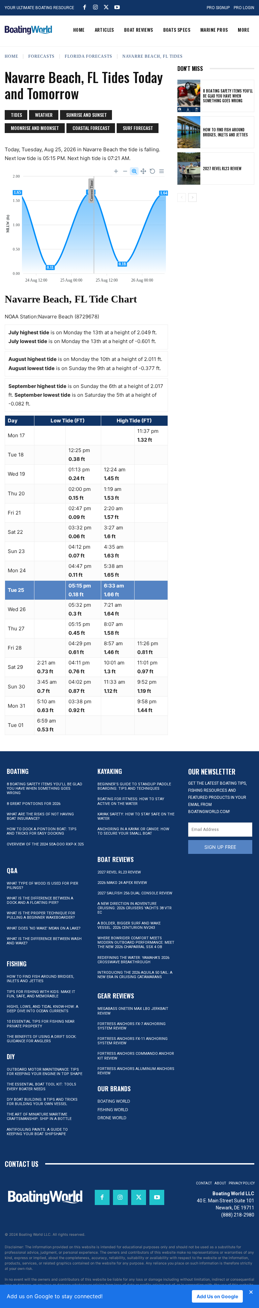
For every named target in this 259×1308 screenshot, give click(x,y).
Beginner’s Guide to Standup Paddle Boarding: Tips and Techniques (134, 786)
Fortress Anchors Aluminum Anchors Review (135, 1071)
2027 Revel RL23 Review (222, 168)
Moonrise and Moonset (35, 127)
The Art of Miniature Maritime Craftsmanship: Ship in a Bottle (39, 1116)
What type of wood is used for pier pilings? (42, 885)
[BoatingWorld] (28, 30)
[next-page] (192, 197)
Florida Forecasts (88, 56)
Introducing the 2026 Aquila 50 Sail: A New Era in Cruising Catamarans (134, 974)
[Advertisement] (216, 242)
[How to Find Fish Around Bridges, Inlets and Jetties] (188, 132)
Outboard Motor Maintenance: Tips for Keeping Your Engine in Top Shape (44, 1071)
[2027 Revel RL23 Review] (188, 168)
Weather (44, 114)
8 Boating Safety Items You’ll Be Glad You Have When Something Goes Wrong (228, 95)
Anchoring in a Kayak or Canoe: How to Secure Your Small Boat (133, 831)
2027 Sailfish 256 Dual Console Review (134, 893)
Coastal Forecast (91, 127)
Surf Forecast (138, 127)
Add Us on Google (217, 1296)
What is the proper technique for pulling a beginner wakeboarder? (41, 915)
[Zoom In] (116, 171)
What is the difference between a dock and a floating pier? (40, 900)
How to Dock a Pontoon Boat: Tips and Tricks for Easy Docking (42, 831)
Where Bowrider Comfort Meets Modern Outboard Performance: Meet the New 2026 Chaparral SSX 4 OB (135, 942)
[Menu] (161, 171)
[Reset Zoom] (152, 171)
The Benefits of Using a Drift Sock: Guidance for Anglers (42, 1039)
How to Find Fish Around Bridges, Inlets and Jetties (225, 132)
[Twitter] (106, 7)
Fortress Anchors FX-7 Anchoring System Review (131, 1026)
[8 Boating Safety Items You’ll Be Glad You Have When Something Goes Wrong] (188, 96)
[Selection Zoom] (134, 171)
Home (11, 56)
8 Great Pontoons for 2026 (33, 804)
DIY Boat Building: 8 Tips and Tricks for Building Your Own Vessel (42, 1101)
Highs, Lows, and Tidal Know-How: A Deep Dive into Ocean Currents (42, 1008)
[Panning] (143, 171)
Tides (16, 114)
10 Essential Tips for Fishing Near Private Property (41, 1023)
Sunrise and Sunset (86, 114)
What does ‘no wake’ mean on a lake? (44, 928)
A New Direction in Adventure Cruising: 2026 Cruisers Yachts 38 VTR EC (134, 908)
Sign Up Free (220, 847)
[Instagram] (95, 7)
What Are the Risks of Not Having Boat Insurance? (40, 816)
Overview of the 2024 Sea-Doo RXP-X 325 (45, 844)
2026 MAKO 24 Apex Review (122, 883)
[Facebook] (84, 7)
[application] (86, 225)
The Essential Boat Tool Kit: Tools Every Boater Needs (41, 1086)
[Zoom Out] (125, 171)
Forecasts (41, 56)
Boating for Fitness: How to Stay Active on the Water (130, 801)
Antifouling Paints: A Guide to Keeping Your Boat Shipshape (37, 1131)
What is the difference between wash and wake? (44, 941)
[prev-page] (181, 197)
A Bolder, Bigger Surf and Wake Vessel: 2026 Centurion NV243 (129, 925)
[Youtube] (117, 7)
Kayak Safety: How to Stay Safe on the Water (135, 816)
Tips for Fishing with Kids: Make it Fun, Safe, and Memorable (41, 994)
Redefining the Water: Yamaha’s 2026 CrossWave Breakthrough (133, 960)
